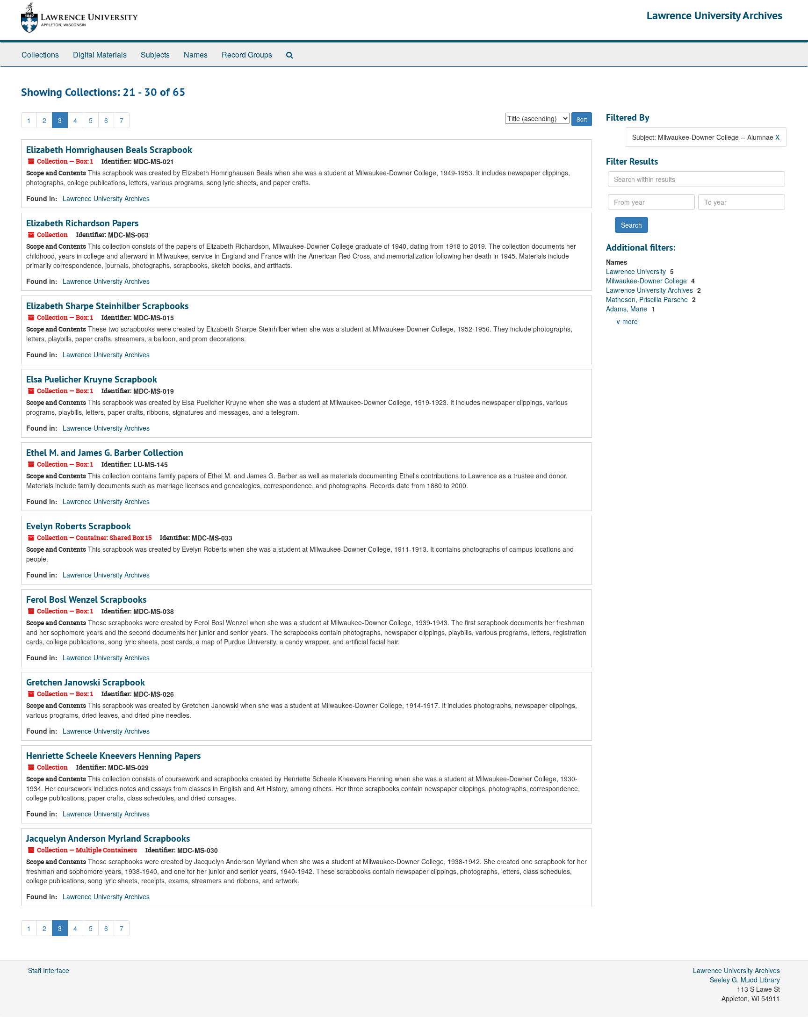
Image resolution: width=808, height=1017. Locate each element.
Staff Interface (48, 970)
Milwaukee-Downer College (647, 280)
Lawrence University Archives (714, 15)
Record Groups (247, 54)
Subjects (155, 54)
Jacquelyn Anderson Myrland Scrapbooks (108, 838)
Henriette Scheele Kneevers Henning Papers (113, 756)
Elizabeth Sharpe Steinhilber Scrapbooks (107, 306)
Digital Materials (100, 54)
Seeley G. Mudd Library (745, 979)
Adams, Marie (627, 308)
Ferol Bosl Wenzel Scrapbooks (86, 599)
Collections (40, 54)
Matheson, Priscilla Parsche (648, 299)
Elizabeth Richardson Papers (82, 223)
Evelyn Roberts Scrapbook (78, 526)
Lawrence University (637, 271)
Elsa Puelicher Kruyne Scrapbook (91, 379)
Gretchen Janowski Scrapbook (85, 682)
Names (196, 54)
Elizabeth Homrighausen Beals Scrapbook (109, 150)
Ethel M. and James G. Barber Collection (104, 453)
